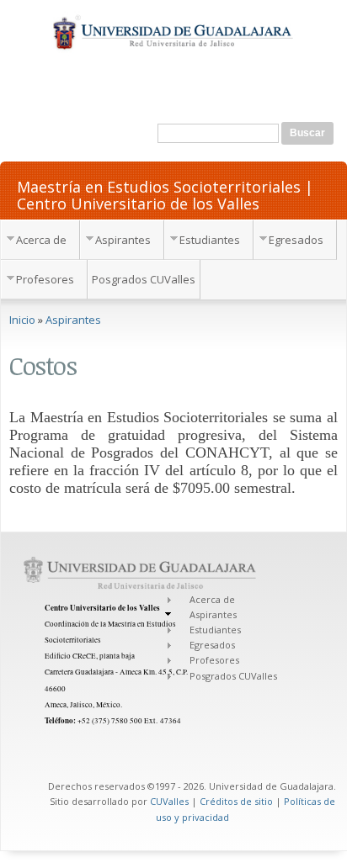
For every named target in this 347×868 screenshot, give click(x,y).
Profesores (45, 279)
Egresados (296, 239)
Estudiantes (209, 239)
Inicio (22, 319)
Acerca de (41, 239)
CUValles (169, 801)
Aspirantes (123, 239)
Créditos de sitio (236, 801)
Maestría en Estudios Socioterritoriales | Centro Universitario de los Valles (165, 194)
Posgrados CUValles (143, 279)
